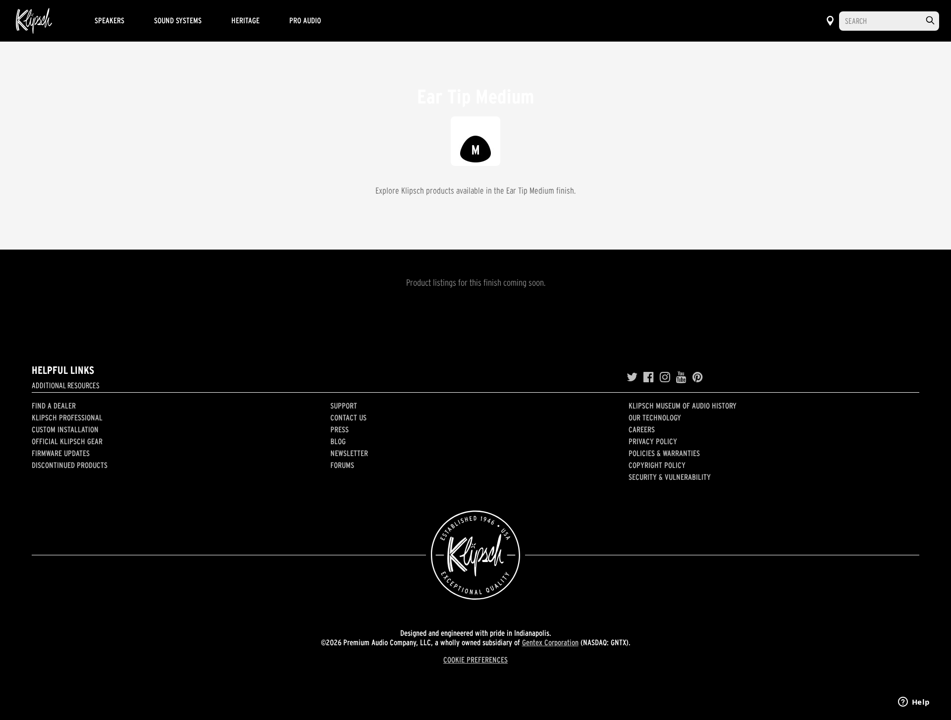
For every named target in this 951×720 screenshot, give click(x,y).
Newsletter (349, 453)
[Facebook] (648, 377)
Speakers (109, 20)
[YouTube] (681, 377)
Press (339, 429)
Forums (342, 465)
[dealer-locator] (830, 21)
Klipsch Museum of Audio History (683, 405)
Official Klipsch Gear (67, 441)
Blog (338, 441)
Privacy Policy (653, 441)
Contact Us (348, 417)
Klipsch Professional (67, 417)
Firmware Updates (61, 453)
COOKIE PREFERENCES (475, 659)
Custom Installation (65, 429)
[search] (930, 20)
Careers (642, 429)
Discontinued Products (69, 465)
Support (343, 405)
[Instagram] (665, 377)
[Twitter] (632, 377)
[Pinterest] (697, 377)
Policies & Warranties (664, 453)
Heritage (245, 20)
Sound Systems (178, 20)
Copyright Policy (657, 465)
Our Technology (655, 417)
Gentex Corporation (550, 642)
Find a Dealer (54, 405)
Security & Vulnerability (670, 476)
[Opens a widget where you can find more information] (914, 702)
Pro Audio (305, 20)
